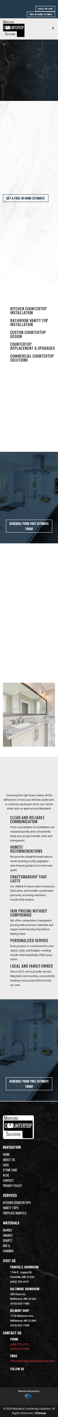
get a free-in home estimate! (25, 198)
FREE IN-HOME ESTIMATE (41, 14)
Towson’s (9, 602)
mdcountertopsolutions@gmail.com (32, 1361)
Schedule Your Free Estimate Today (29, 526)
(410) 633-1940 (19, 1303)
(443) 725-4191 (45, 8)
